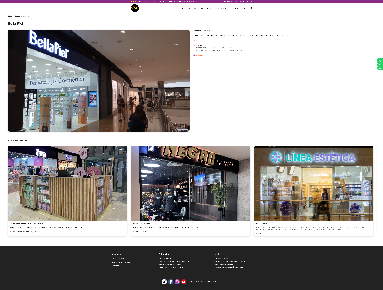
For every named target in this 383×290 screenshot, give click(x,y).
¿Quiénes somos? (165, 258)
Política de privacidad (221, 258)
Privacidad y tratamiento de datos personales (229, 261)
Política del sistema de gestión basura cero (228, 267)
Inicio (10, 16)
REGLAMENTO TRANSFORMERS (171, 267)
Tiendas (244, 8)
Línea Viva (221, 8)
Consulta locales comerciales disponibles (174, 261)
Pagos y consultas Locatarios (223, 264)
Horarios (249, 1)
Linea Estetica (261, 224)
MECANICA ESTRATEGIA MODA (170, 264)
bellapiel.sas (199, 55)
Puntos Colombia (188, 8)
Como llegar (190, 1)
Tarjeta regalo (207, 8)
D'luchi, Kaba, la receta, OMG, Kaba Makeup (26, 224)
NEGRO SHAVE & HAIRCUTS (143, 224)
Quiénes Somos (227, 1)
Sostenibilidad (240, 1)
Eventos (234, 8)
